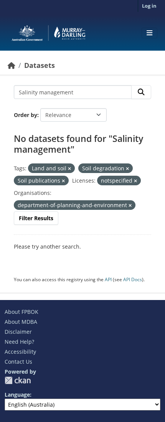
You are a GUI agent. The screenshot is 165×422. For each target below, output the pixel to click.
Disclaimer (18, 331)
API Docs (132, 279)
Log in (149, 5)
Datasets (39, 65)
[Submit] (141, 92)
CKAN (18, 380)
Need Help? (19, 341)
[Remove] (69, 168)
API (108, 279)
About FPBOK (21, 311)
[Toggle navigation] (149, 33)
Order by (25, 115)
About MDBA (21, 321)
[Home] (11, 65)
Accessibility (20, 351)
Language (17, 394)
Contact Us (18, 361)
